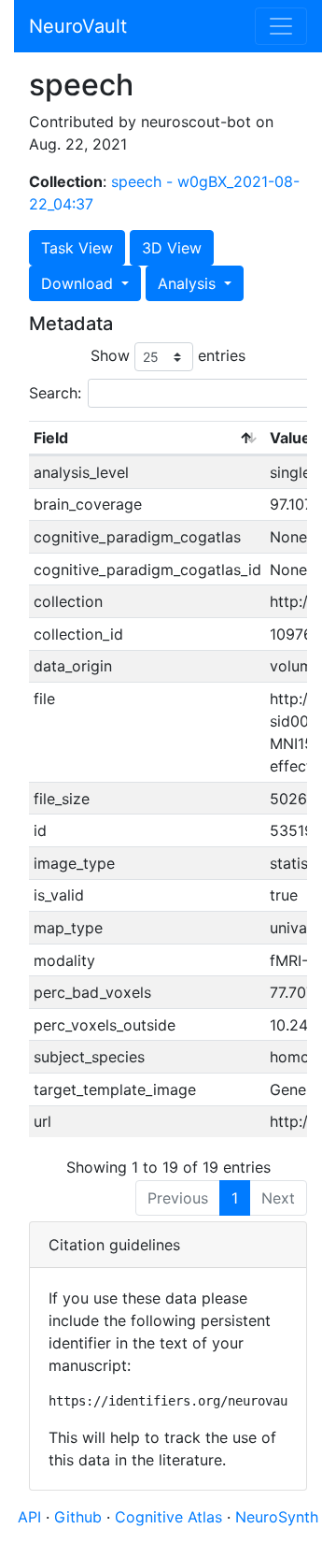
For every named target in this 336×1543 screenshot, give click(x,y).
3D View (172, 247)
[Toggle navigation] (281, 26)
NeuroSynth (276, 1516)
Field (51, 437)
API (29, 1516)
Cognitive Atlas (171, 1516)
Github (80, 1516)
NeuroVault (78, 26)
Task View (77, 247)
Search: (55, 392)
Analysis (189, 283)
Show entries (168, 355)
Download (79, 283)
